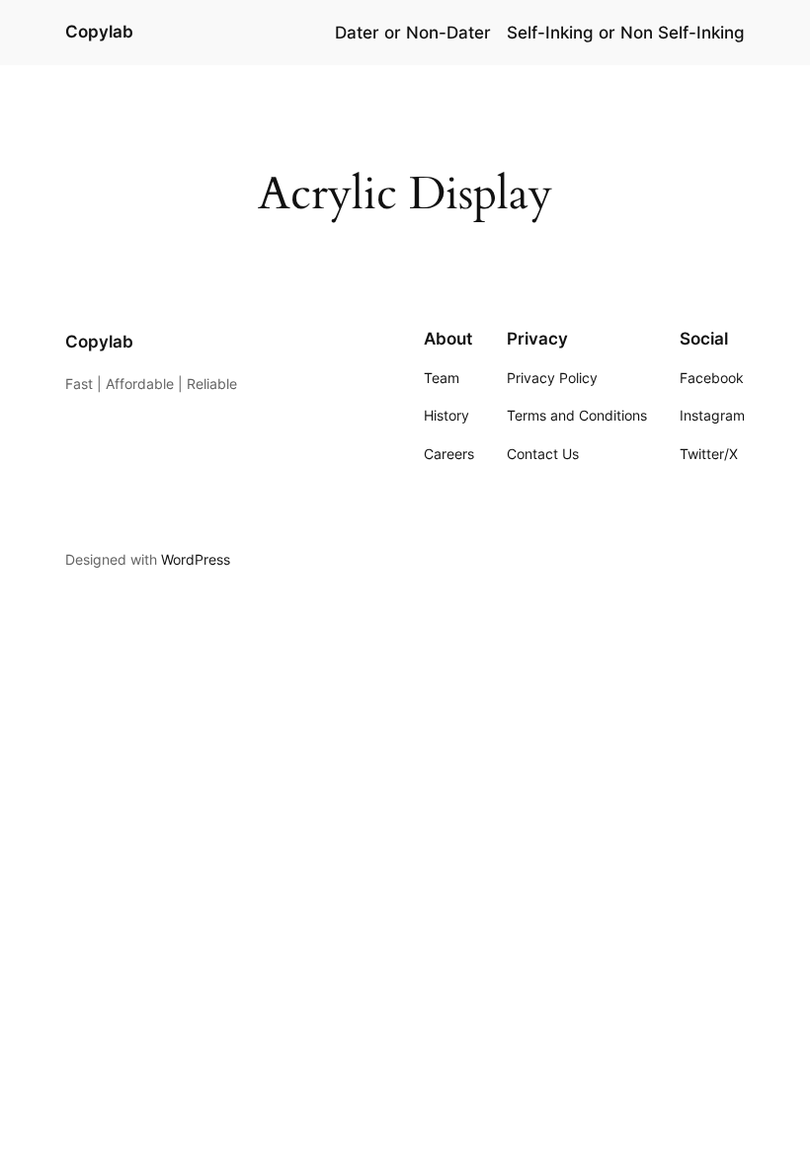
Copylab (99, 31)
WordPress (195, 559)
